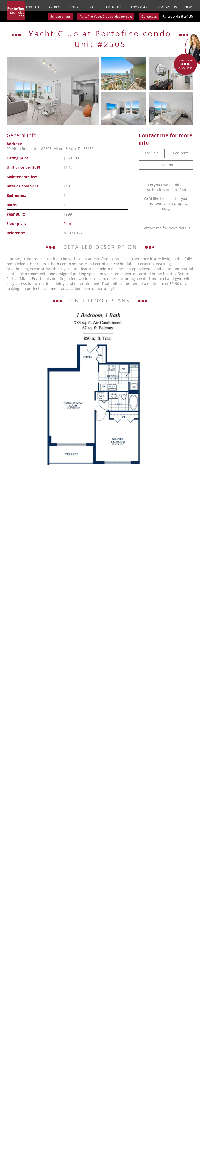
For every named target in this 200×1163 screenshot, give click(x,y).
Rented (92, 7)
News (189, 7)
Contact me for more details (166, 227)
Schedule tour (60, 16)
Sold (74, 7)
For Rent (55, 7)
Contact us (167, 7)
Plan (67, 223)
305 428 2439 (180, 16)
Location (166, 164)
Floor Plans (139, 7)
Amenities (113, 7)
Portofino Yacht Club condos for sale (106, 16)
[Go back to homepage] (16, 10)
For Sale (33, 7)
